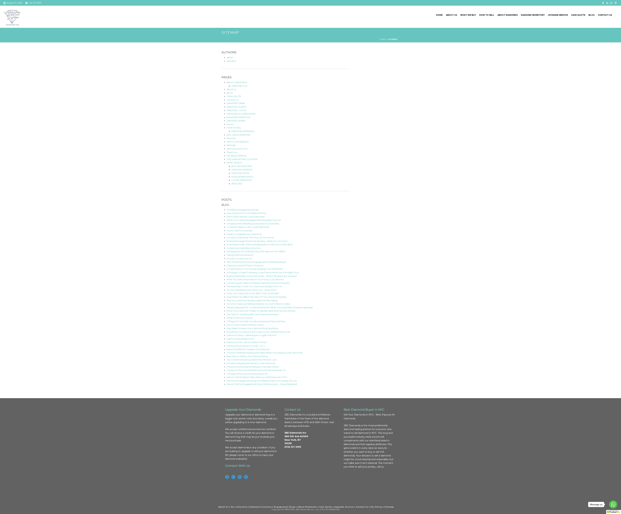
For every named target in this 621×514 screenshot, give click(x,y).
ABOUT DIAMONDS (507, 15)
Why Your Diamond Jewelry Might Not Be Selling (252, 300)
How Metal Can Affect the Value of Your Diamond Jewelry (257, 297)
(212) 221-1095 (292, 446)
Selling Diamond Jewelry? (240, 255)
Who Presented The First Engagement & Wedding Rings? (256, 262)
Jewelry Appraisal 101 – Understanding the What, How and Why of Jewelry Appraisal (270, 307)
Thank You (232, 152)
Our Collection (239, 507)
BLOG (591, 15)
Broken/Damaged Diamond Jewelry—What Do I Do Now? (257, 241)
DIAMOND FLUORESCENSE (241, 113)
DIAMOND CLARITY (237, 106)
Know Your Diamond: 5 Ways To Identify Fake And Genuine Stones (261, 311)
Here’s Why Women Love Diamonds (245, 216)
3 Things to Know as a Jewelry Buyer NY (247, 373)
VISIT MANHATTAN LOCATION (242, 159)
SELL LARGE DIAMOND (239, 134)
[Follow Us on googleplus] (233, 477)
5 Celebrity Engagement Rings (242, 209)
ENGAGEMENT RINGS (242, 176)
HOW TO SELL (486, 15)
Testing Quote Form (237, 148)
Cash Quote (325, 507)
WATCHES (236, 183)
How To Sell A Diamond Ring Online (245, 325)
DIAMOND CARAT (236, 103)
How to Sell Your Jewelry (239, 230)
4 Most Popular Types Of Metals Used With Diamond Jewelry (258, 283)
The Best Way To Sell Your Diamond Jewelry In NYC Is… (255, 286)
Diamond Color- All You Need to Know (247, 342)
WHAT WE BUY (468, 15)
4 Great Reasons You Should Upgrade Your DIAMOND (255, 269)
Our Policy (376, 507)
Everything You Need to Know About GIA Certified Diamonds (258, 332)
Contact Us (605, 15)
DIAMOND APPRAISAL (243, 131)
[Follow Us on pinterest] (240, 477)
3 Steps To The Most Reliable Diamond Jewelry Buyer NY (256, 370)
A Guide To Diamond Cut (239, 258)
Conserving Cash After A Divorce (244, 248)
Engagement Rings (285, 507)
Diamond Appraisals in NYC (241, 338)
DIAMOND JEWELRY (242, 169)
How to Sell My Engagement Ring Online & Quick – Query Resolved (262, 384)
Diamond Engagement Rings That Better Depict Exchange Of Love (262, 380)
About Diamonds (307, 507)
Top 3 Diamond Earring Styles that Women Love (252, 359)
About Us (451, 15)
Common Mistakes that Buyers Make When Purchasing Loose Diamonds (264, 352)
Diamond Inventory (261, 507)
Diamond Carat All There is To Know (245, 265)
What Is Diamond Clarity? (240, 317)
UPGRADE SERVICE (558, 15)
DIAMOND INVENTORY (533, 15)
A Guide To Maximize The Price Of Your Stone (250, 237)
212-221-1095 (35, 2)
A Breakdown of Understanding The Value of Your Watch (256, 251)
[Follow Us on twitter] (246, 477)
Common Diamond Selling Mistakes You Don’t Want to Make (258, 304)
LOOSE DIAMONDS (241, 180)
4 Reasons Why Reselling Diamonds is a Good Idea (253, 223)
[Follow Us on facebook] (227, 477)
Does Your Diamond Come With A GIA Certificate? (253, 293)
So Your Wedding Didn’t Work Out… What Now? (252, 290)
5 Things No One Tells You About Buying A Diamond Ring (256, 321)
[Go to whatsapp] (613, 504)
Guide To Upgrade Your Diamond (244, 234)
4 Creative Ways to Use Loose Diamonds (248, 227)
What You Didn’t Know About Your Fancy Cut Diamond (255, 279)
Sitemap (231, 145)
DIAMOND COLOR (236, 110)
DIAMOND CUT (239, 86)
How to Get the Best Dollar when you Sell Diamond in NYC (257, 377)
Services (231, 138)
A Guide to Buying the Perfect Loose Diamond (251, 363)
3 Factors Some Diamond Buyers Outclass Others (253, 366)
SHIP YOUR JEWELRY (238, 141)
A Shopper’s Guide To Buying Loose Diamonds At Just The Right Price (263, 272)
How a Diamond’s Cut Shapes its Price (246, 213)
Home (439, 15)
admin (230, 57)
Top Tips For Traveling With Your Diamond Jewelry (252, 314)
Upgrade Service (344, 507)
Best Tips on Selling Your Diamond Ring (247, 356)
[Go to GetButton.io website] (613, 511)
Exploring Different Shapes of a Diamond (248, 349)
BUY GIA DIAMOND (241, 166)
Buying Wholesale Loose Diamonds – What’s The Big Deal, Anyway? (262, 276)
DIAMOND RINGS (240, 173)
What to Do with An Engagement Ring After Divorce (254, 220)
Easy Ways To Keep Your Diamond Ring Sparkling (252, 328)
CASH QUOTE (578, 15)
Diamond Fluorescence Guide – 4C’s (246, 345)
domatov (231, 61)
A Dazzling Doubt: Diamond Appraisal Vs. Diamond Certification (260, 244)
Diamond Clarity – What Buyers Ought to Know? (252, 335)
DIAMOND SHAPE (236, 120)
